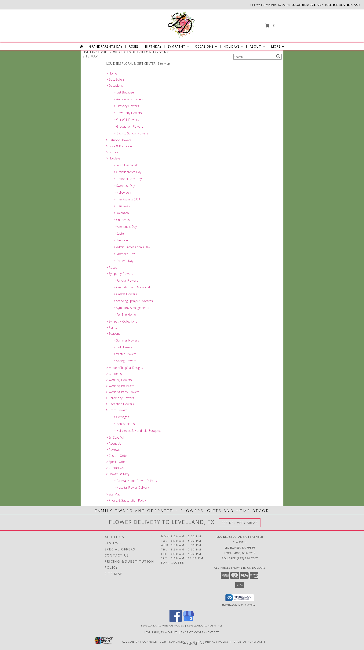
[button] (270, 25)
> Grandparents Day (127, 172)
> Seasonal (113, 333)
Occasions (204, 46)
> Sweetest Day (124, 186)
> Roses (111, 267)
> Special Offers (116, 462)
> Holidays (113, 158)
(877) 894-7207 (349, 5)
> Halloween (122, 192)
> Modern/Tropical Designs (124, 368)
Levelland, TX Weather (161, 632)
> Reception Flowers (120, 404)
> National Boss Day (128, 179)
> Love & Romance (119, 146)
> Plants (111, 327)
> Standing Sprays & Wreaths (133, 301)
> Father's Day (123, 261)
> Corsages (121, 417)
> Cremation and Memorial (132, 287)
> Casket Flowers (125, 294)
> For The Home (125, 314)
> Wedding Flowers (119, 380)
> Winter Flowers (125, 354)
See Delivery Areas (240, 522)
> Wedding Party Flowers (123, 392)
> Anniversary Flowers (129, 99)
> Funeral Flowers (126, 280)
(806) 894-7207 (312, 5)
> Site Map (113, 494)
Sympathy (176, 46)
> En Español (115, 437)
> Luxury (112, 152)
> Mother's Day (124, 254)
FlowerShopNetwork (185, 641)
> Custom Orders (117, 456)
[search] (278, 56)
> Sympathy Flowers (119, 274)
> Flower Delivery (117, 474)
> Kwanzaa (121, 213)
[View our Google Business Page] (188, 621)
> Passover (121, 240)
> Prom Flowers (117, 410)
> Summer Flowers (126, 340)
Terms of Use (193, 644)
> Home (111, 73)
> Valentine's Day (125, 227)
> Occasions (114, 85)
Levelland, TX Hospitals (205, 625)
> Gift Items (114, 374)
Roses (134, 46)
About (255, 46)
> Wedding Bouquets (120, 386)
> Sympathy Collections (121, 321)
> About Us (113, 443)
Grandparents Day (105, 46)
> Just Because (124, 92)
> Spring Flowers (125, 361)
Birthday (153, 46)
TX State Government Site (200, 632)
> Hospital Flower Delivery (131, 487)
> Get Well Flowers (126, 120)
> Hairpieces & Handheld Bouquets (138, 431)
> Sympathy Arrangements (131, 308)
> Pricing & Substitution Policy (126, 500)
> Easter (119, 233)
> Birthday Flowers (126, 106)
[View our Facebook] (175, 621)
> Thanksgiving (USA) (127, 199)
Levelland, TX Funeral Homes (162, 625)
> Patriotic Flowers (118, 140)
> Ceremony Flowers (120, 398)
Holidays (231, 46)
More (275, 46)
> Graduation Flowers (128, 126)
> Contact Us (115, 468)
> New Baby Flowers (128, 113)
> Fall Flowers (123, 347)
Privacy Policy (217, 641)
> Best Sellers (115, 79)
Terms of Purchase (247, 641)
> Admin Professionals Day (132, 247)
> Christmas (122, 220)
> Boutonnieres (124, 424)
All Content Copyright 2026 (144, 641)
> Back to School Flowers (131, 133)
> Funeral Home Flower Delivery (135, 481)
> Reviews (113, 449)
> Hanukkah (122, 206)
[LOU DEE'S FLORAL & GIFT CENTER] (181, 24)
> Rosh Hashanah (126, 165)
